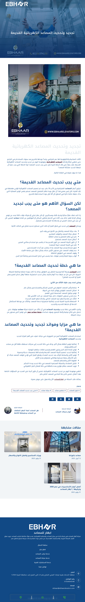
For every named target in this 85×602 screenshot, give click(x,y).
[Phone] (64, 597)
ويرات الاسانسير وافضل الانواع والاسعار (25, 455)
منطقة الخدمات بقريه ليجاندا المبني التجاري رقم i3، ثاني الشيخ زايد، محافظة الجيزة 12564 (43, 574)
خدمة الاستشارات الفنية (42, 563)
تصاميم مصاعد (60, 390)
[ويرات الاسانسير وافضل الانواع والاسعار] (22, 441)
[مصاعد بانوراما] (62, 441)
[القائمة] (79, 4)
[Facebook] (77, 399)
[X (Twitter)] (69, 399)
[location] (20, 597)
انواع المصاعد (74, 390)
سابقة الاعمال (42, 545)
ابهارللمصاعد (59, 379)
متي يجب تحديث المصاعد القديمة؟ (25, 390)
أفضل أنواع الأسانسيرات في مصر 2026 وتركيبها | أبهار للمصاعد (65, 488)
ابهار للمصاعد (42, 532)
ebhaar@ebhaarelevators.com (64, 588)
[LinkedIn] (52, 399)
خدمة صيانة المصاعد (42, 558)
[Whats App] (42, 597)
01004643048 (69, 581)
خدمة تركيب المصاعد (42, 554)
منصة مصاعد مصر (34, 312)
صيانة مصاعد (46, 390)
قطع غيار (42, 550)
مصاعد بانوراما (75, 455)
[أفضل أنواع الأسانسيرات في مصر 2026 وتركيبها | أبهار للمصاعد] (62, 473)
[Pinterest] (60, 399)
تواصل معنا (42, 567)
